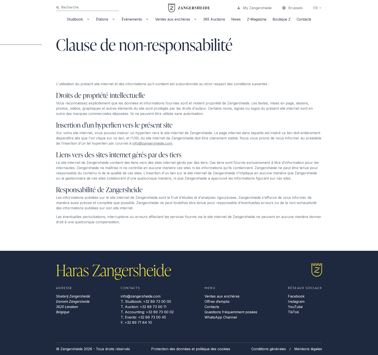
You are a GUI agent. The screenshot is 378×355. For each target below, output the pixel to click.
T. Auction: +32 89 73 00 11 (143, 307)
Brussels (295, 8)
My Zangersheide (257, 8)
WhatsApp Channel (221, 317)
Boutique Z (281, 19)
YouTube (295, 307)
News (236, 19)
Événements (132, 19)
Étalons (102, 19)
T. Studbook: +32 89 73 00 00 (146, 301)
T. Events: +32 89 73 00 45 (143, 317)
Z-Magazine (256, 19)
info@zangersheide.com (152, 143)
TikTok (293, 312)
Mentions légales (308, 349)
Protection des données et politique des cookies (190, 349)
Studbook (75, 19)
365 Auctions (214, 19)
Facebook (296, 296)
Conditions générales (268, 349)
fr (315, 8)
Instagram (296, 301)
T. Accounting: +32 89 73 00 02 (147, 312)
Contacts (304, 19)
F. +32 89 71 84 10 (136, 322)
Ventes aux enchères (172, 19)
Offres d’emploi (217, 301)
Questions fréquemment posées (231, 312)
